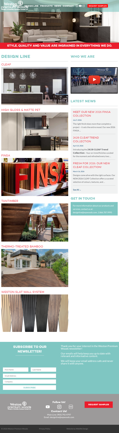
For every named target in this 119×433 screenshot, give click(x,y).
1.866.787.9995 (105, 212)
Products (46, 6)
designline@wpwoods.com (85, 212)
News (57, 6)
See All (76, 189)
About (17, 6)
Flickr (83, 6)
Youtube (80, 5)
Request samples (98, 6)
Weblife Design (82, 429)
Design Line (31, 6)
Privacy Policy (44, 429)
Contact (68, 6)
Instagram (77, 6)
